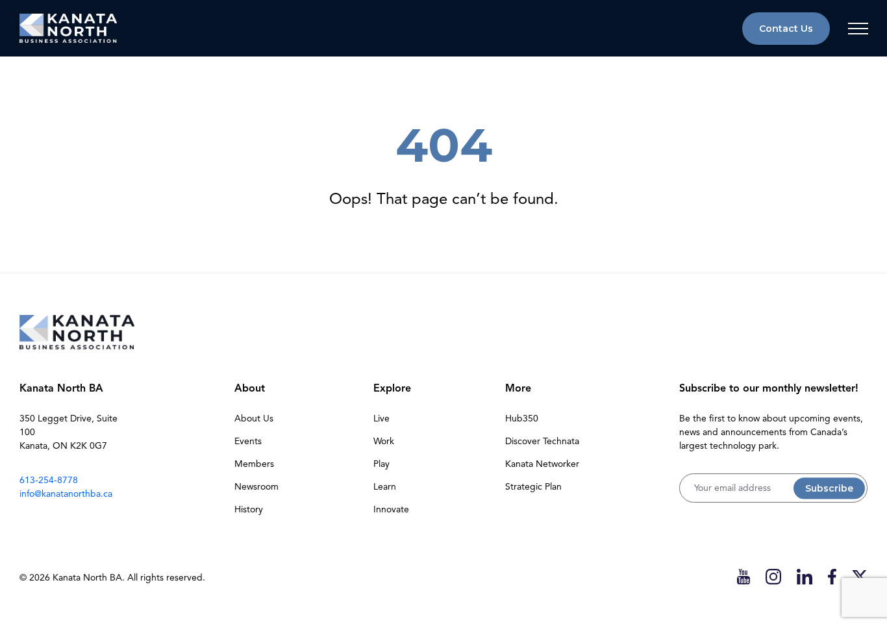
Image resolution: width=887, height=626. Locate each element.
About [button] (249, 388)
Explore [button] (392, 388)
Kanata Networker (542, 464)
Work (383, 441)
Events (248, 441)
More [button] (518, 388)
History (248, 509)
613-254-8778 (48, 480)
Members (254, 464)
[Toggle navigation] (857, 28)
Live (381, 418)
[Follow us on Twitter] (860, 576)
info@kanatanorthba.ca (65, 493)
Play (381, 464)
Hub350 (521, 418)
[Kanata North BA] (68, 28)
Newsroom (256, 486)
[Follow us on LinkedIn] (804, 576)
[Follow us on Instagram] (773, 576)
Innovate (391, 509)
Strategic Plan (533, 486)
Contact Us (786, 28)
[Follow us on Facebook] (832, 576)
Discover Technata (542, 441)
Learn (384, 486)
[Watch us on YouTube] (743, 576)
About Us (253, 418)
